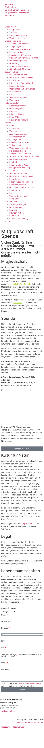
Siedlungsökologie (17, 106)
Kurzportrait (14, 29)
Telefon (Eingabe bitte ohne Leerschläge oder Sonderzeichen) (21, 655)
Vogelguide (14, 100)
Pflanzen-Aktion (16, 114)
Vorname (5, 621)
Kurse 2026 (14, 117)
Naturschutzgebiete (18, 60)
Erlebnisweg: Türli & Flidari (21, 83)
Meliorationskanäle (17, 52)
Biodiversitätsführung (18, 120)
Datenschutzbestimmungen (30, 683)
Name (4, 615)
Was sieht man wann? (18, 97)
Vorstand (13, 32)
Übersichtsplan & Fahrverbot (22, 89)
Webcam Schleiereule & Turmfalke (24, 58)
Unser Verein (10, 27)
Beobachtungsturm (17, 86)
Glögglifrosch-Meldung (19, 69)
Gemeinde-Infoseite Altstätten (30, 722)
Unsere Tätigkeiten (13, 41)
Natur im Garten (12, 103)
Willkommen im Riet (18, 75)
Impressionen (15, 91)
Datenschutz (18, 727)
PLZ (3, 641)
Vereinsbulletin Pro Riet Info (19, 284)
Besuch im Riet (11, 72)
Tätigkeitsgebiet (16, 46)
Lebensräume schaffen (19, 44)
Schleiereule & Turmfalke (20, 55)
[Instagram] (3, 741)
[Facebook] (3, 734)
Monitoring (14, 63)
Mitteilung (5, 669)
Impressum (5, 727)
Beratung (13, 111)
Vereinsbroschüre (17, 38)
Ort (3, 648)
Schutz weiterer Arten (19, 66)
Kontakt (8, 122)
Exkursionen (14, 80)
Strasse (4, 628)
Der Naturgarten (16, 108)
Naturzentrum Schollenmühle (22, 77)
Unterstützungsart (9, 608)
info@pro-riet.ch (27, 523)
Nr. (2, 634)
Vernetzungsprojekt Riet (20, 49)
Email (4, 663)
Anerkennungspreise (18, 35)
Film (11, 94)
